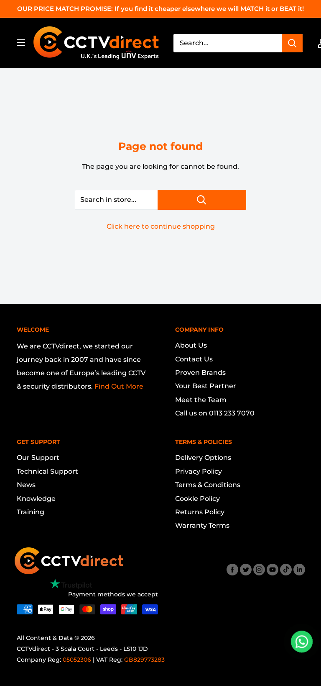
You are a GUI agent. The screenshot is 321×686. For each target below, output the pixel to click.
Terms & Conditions (207, 485)
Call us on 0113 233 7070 (215, 413)
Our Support (38, 458)
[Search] (292, 43)
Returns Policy (199, 512)
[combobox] (227, 43)
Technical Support (47, 471)
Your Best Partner (205, 386)
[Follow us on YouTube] (272, 569)
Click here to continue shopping (161, 226)
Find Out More (118, 386)
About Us (191, 345)
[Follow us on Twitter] (246, 569)
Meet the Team (201, 400)
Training (30, 512)
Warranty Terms (202, 525)
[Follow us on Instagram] (259, 569)
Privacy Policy (198, 471)
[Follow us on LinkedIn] (299, 569)
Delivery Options (203, 458)
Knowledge (36, 499)
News (26, 485)
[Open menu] (21, 42)
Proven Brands (200, 373)
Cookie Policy (197, 499)
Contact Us (194, 359)
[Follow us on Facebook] (232, 569)
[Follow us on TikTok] (286, 569)
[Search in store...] (202, 200)
